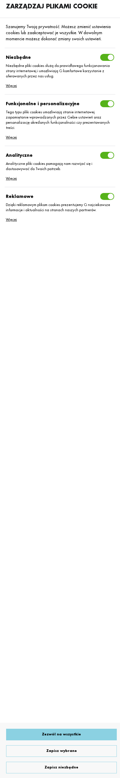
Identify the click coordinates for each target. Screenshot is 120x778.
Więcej (11, 86)
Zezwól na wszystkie (61, 734)
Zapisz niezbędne (61, 767)
